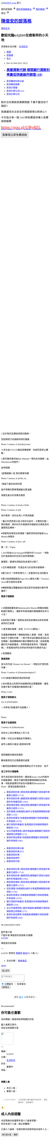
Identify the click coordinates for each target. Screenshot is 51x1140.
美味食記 (22, 961)
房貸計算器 (12, 87)
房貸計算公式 (13, 94)
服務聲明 (29, 1102)
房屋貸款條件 (13, 858)
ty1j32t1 (4, 938)
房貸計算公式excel (15, 91)
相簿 (9, 52)
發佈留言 (5, 987)
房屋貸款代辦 (13, 861)
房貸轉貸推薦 (13, 84)
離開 (15, 1135)
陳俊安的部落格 (16, 21)
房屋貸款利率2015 (15, 851)
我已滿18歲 (6, 1135)
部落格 (10, 55)
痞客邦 (19, 953)
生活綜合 (23, 46)
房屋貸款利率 (13, 855)
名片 (9, 58)
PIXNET (13, 1100)
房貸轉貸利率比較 (15, 81)
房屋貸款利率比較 (15, 848)
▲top (3, 965)
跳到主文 (5, 28)
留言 (25, 953)
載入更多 (5, 971)
